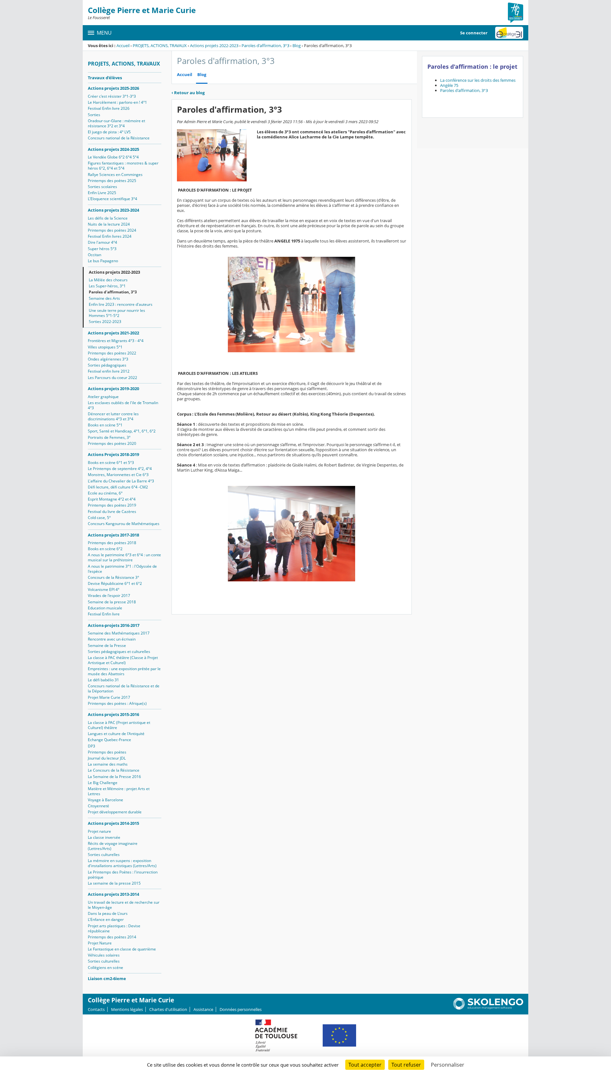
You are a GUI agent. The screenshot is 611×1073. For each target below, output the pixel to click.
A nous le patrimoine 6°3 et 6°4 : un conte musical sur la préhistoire (124, 557)
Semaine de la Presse (107, 645)
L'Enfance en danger (106, 919)
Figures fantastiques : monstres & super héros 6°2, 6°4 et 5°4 (123, 165)
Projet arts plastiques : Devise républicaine (114, 928)
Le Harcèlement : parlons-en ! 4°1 (117, 102)
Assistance (203, 1009)
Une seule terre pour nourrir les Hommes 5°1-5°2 (117, 313)
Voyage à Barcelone (105, 800)
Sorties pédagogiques (107, 365)
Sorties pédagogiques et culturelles (119, 651)
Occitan (94, 254)
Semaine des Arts (104, 298)
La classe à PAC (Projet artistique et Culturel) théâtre (119, 725)
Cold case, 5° (99, 517)
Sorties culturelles (104, 854)
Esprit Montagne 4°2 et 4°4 (112, 499)
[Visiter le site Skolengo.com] (488, 1008)
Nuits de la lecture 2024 (109, 224)
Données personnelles (241, 1009)
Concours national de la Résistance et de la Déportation (123, 688)
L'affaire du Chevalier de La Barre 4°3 (121, 481)
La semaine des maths (108, 764)
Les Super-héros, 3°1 (107, 286)
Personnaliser (447, 1064)
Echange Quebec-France (109, 739)
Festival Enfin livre (104, 614)
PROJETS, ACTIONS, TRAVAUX (160, 45)
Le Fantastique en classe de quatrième (122, 949)
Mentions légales (127, 1009)
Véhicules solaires (104, 955)
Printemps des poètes (107, 752)
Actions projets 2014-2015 (113, 823)
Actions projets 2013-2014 (113, 894)
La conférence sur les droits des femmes (478, 80)
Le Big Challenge (102, 782)
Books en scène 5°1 (105, 425)
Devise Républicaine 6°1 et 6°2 (115, 583)
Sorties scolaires (102, 186)
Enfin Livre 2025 (102, 192)
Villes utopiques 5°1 (105, 347)
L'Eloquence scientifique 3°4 (112, 198)
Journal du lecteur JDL (107, 758)
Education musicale (105, 608)
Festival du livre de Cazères (112, 511)
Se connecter (474, 33)
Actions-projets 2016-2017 (113, 625)
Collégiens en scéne (105, 967)
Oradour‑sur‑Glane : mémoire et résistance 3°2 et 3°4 (116, 123)
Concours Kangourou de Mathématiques (123, 523)
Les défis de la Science (108, 218)
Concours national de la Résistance (119, 138)
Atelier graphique (103, 396)
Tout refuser (406, 1064)
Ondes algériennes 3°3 (108, 359)
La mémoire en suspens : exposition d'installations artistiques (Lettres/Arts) (122, 863)
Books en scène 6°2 (105, 548)
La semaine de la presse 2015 (114, 883)
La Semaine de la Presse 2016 (114, 776)
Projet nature (99, 831)
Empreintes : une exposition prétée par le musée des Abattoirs (124, 671)
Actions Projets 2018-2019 (113, 454)
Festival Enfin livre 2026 (109, 108)
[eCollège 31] (509, 32)
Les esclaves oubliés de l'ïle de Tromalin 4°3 (123, 405)
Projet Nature (100, 943)
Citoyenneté (98, 806)
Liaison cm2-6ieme (107, 978)
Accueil (123, 45)
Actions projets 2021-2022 (113, 333)
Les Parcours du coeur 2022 (112, 377)
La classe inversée (104, 837)
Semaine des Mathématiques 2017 (119, 633)
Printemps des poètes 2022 (112, 353)
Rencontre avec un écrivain (112, 639)
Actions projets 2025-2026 (113, 88)
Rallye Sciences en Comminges (115, 174)
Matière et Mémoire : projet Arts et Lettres (119, 791)
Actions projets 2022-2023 (214, 45)
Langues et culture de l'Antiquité (116, 733)
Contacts (96, 1009)
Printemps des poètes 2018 (112, 542)
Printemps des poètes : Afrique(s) (117, 703)
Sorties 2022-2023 (105, 321)
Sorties (94, 114)
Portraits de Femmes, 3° (109, 437)
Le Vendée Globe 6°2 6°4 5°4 (113, 157)
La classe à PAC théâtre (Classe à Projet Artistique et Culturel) (123, 660)
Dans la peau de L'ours (108, 913)
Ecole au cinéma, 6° (105, 493)
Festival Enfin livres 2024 (109, 236)
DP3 (91, 746)
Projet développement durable (115, 812)
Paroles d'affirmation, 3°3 (265, 45)
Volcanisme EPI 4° (103, 589)
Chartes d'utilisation (168, 1009)
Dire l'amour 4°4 (102, 242)
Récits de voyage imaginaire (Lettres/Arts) (112, 846)
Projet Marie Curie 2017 (109, 697)
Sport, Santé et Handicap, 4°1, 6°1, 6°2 (122, 431)
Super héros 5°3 (102, 248)
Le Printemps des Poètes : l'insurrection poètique (123, 874)
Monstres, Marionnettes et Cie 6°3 (118, 474)
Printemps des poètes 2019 (112, 505)
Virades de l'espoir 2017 (109, 595)
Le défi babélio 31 (103, 680)
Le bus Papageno (103, 260)
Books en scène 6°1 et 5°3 (111, 462)
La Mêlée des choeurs (108, 280)
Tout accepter (365, 1064)
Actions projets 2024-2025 (113, 149)
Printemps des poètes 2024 (112, 230)
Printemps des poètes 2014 (112, 937)
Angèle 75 (449, 85)
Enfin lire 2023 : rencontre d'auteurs (120, 304)
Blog (296, 45)
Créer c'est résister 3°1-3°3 (112, 96)
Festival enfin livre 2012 (109, 371)
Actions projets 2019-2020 (113, 388)
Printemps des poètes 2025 (112, 180)
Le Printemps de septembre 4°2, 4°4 (120, 468)
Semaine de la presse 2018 (112, 602)
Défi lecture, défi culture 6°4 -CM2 (118, 487)
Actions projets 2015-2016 (113, 714)
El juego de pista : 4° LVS (109, 132)
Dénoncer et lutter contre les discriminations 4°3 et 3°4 (113, 416)
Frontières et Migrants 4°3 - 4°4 (116, 340)
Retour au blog (188, 92)
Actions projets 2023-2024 (113, 210)
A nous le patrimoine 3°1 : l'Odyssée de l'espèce (122, 569)
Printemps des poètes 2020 (112, 443)
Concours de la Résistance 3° (113, 577)
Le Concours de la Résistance (113, 770)
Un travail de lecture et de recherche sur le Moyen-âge (123, 905)
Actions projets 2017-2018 (113, 535)
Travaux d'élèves (105, 78)
